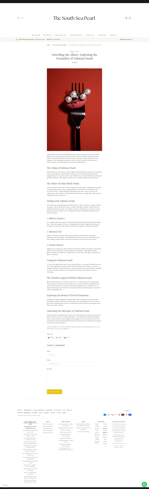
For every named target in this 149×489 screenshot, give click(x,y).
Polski (105, 439)
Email (48, 360)
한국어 (105, 424)
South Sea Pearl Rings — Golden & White (65, 441)
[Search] (18, 18)
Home (48, 45)
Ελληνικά (105, 437)
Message (49, 369)
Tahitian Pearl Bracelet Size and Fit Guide (30, 462)
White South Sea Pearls (65, 430)
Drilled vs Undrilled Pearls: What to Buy (30, 473)
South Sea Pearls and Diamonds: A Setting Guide (30, 458)
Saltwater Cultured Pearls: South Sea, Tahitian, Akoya (30, 481)
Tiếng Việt (105, 435)
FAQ (64, 410)
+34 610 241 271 (118, 442)
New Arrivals (47, 35)
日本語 (97, 439)
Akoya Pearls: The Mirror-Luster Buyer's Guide (30, 439)
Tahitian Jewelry (60, 35)
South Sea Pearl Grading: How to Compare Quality (30, 446)
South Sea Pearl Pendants (66, 438)
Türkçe (105, 443)
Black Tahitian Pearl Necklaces (65, 428)
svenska (105, 441)
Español (97, 426)
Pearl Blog (34, 413)
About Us (20, 410)
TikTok (64, 413)
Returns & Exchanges (38, 410)
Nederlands (97, 435)
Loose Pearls (102, 35)
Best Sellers (36, 35)
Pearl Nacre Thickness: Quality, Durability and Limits (30, 450)
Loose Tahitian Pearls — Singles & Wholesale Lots (65, 425)
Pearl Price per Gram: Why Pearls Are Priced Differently (30, 443)
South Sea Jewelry (76, 35)
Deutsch (97, 433)
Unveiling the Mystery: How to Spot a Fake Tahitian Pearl (83, 425)
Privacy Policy (57, 410)
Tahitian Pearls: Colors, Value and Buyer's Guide (30, 435)
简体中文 (105, 428)
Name (48, 351)
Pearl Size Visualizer (48, 424)
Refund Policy (49, 410)
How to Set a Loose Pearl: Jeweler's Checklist (30, 466)
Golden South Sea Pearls (65, 432)
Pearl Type (90, 35)
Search (40, 413)
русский (97, 428)
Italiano (97, 430)
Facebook (121, 446)
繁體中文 (105, 433)
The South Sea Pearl (25, 415)
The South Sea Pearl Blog (59, 45)
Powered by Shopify (35, 415)
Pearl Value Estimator (48, 426)
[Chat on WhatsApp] (144, 484)
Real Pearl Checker (48, 428)
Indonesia (105, 430)
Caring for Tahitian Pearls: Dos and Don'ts (83, 429)
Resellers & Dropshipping (24, 413)
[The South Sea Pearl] (74, 18)
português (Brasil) (97, 442)
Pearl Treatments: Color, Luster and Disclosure (30, 454)
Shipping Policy (28, 410)
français (97, 437)
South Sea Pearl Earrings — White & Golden (65, 435)
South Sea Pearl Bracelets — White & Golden (65, 445)
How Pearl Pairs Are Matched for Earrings (30, 469)
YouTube (53, 413)
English (127, 411)
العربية (105, 426)
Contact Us (113, 35)
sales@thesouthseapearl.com (119, 443)
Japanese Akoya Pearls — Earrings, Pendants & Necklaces (65, 449)
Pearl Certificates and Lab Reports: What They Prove (30, 477)
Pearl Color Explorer (48, 430)
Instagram (46, 413)
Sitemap (59, 413)
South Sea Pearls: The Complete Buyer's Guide (30, 431)
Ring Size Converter (48, 433)
